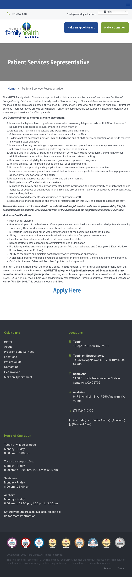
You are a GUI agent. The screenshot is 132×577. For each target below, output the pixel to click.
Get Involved (12, 372)
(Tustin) (81, 420)
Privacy (108, 568)
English (108, 11)
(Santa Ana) (99, 420)
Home (8, 341)
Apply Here (67, 290)
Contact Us (11, 367)
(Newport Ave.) (81, 424)
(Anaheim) (118, 420)
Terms (121, 568)
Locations (10, 357)
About (8, 346)
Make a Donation (114, 27)
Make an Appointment (81, 27)
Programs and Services (19, 351)
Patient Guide (12, 362)
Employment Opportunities (81, 14)
